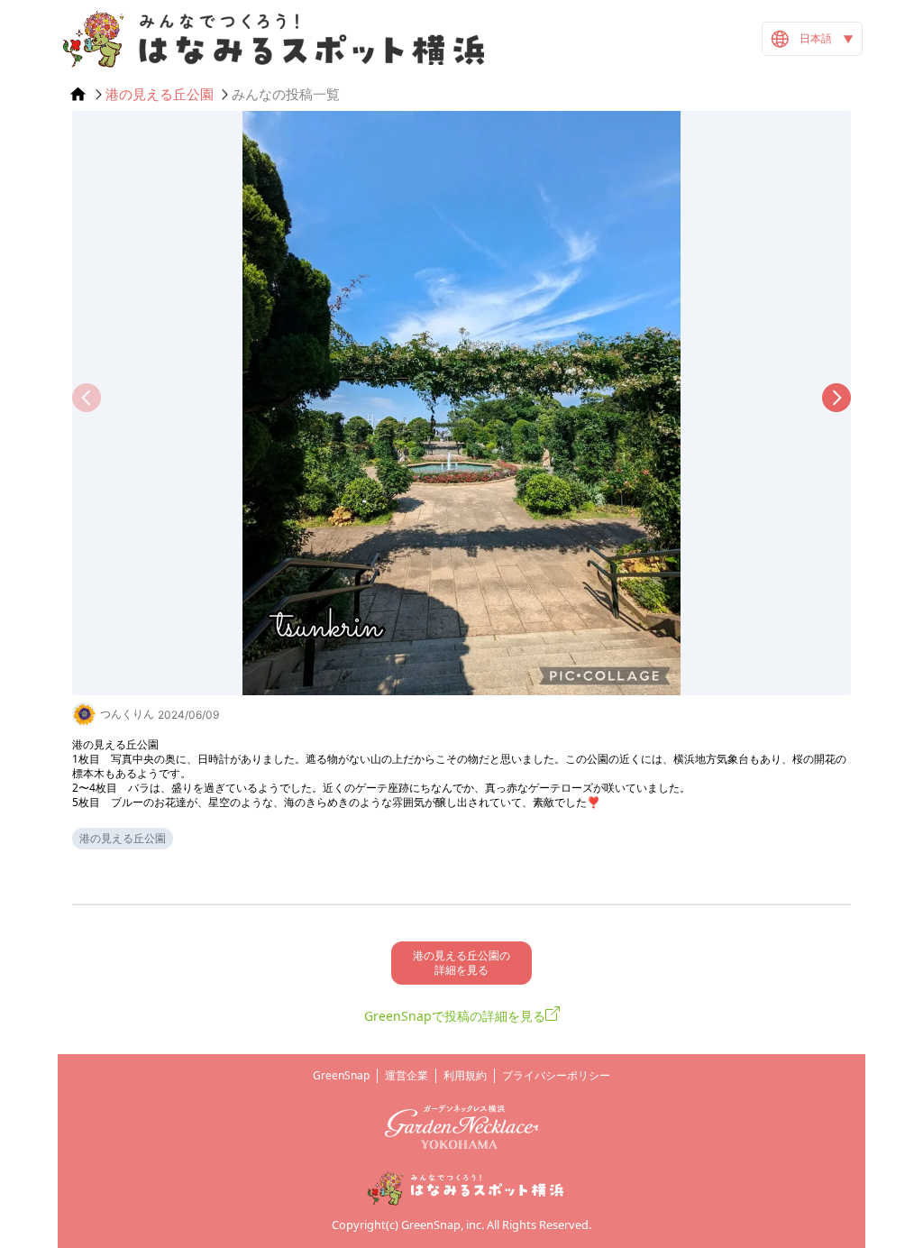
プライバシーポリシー (556, 1075)
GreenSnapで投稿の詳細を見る (454, 1015)
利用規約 (465, 1075)
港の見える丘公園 (159, 94)
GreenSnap (341, 1075)
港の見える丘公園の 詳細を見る (461, 962)
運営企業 (406, 1075)
